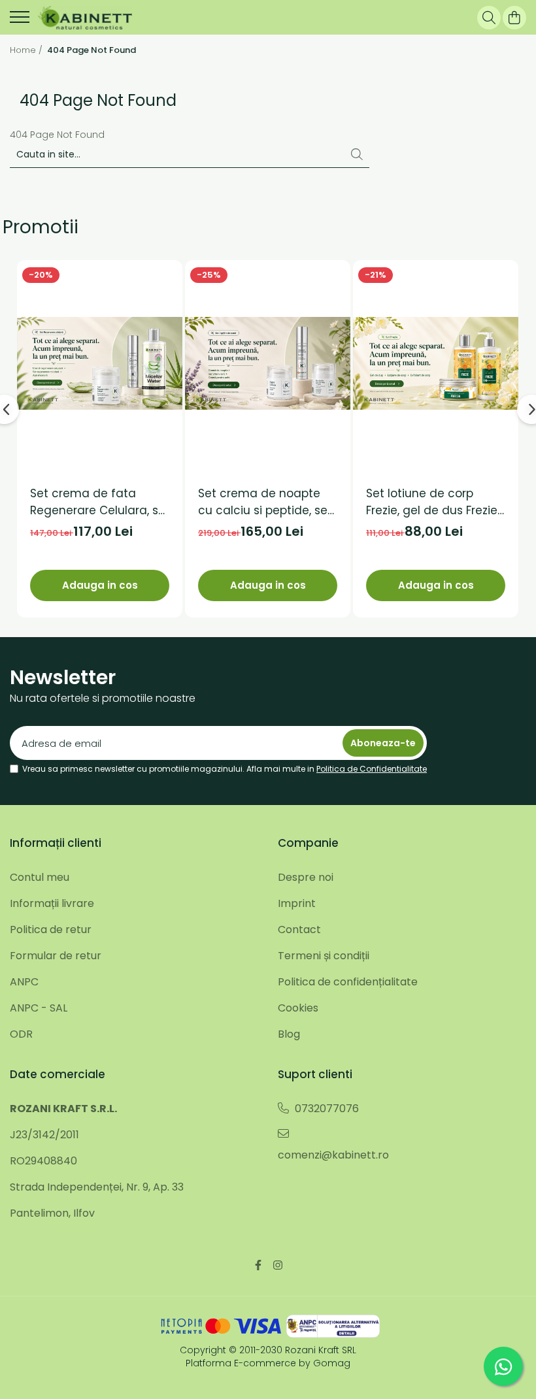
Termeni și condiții (323, 955)
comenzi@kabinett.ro (333, 1154)
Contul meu (39, 877)
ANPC (24, 981)
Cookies (298, 1007)
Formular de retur (55, 955)
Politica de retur (51, 929)
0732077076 (325, 1108)
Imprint (297, 903)
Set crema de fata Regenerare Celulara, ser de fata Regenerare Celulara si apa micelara (99, 502)
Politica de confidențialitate (348, 981)
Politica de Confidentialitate (371, 768)
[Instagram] (277, 1265)
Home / (27, 50)
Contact (299, 929)
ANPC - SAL (38, 1007)
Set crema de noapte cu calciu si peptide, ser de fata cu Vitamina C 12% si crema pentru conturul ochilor (264, 502)
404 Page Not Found (91, 50)
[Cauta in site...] (489, 17)
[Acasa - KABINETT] (85, 17)
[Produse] (19, 21)
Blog (289, 1034)
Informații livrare (52, 903)
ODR (21, 1034)
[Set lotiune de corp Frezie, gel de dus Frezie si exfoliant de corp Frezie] (435, 363)
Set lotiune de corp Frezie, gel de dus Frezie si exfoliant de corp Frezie (431, 502)
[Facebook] (258, 1265)
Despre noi (305, 877)
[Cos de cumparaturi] (514, 17)
